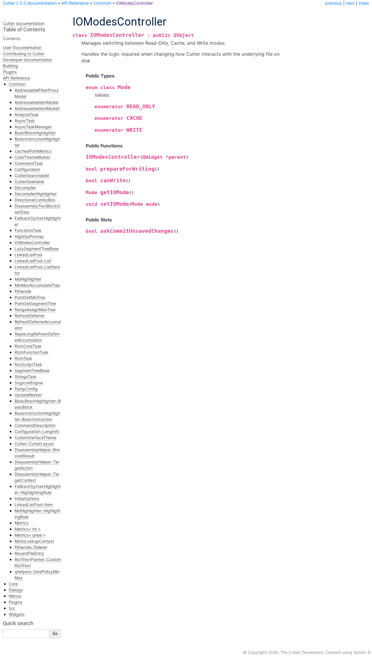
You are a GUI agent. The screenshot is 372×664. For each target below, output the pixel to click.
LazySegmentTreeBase (37, 248)
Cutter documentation (23, 23)
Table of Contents (24, 29)
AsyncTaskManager (33, 126)
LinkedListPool (28, 254)
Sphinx (359, 652)
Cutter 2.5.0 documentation (30, 3)
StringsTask (26, 376)
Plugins (10, 71)
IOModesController (134, 3)
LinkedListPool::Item (34, 504)
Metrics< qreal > (30, 535)
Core (13, 583)
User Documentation (22, 47)
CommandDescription (35, 425)
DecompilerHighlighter (36, 193)
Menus (15, 595)
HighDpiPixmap (29, 236)
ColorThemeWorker (32, 157)
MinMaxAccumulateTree (37, 285)
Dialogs (16, 589)
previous (333, 3)
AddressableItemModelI (37, 108)
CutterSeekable (29, 181)
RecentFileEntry (29, 553)
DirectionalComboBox (35, 199)
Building (10, 65)
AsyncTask (25, 120)
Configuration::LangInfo (37, 431)
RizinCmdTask (28, 346)
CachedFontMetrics (33, 151)
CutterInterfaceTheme (35, 437)
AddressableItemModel (36, 102)
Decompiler (25, 187)
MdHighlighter (28, 279)
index (364, 3)
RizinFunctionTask (32, 352)
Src (12, 608)
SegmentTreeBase (32, 370)
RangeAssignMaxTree (35, 309)
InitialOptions (27, 498)
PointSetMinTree (30, 297)
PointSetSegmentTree (35, 303)
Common (102, 3)
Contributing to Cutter (23, 53)
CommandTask (29, 163)
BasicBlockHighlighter (35, 132)
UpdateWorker (28, 394)
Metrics (21, 522)
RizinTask (23, 358)
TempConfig (26, 388)
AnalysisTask (27, 114)
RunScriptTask (28, 364)
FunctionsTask (28, 230)
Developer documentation (27, 59)
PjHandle (23, 291)
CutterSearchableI (32, 175)
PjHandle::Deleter (31, 547)
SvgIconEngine (29, 382)
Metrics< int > (28, 528)
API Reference (75, 3)
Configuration (27, 169)
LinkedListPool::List (33, 260)
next (350, 3)
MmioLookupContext (34, 541)
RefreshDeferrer (30, 315)
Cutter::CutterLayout (34, 443)
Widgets (16, 614)
